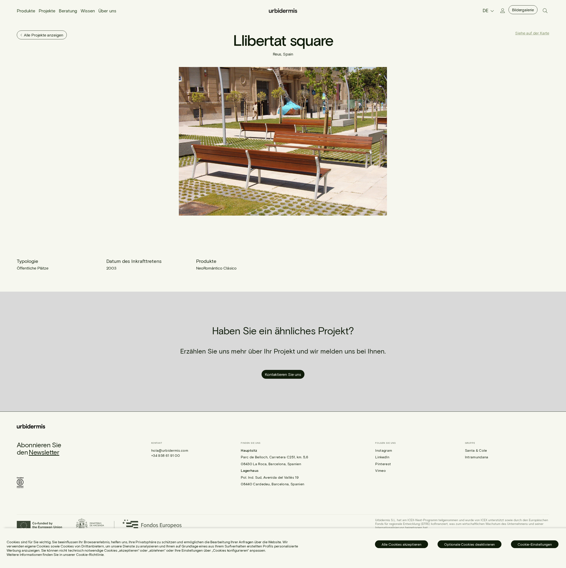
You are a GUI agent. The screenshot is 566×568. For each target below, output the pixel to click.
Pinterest (383, 464)
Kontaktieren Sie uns (283, 374)
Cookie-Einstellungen (535, 544)
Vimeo (380, 470)
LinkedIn (382, 457)
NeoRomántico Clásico (216, 268)
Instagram (383, 450)
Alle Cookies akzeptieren (401, 544)
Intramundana (476, 457)
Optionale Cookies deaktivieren (469, 544)
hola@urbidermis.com (169, 450)
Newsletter (44, 452)
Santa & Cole (476, 450)
